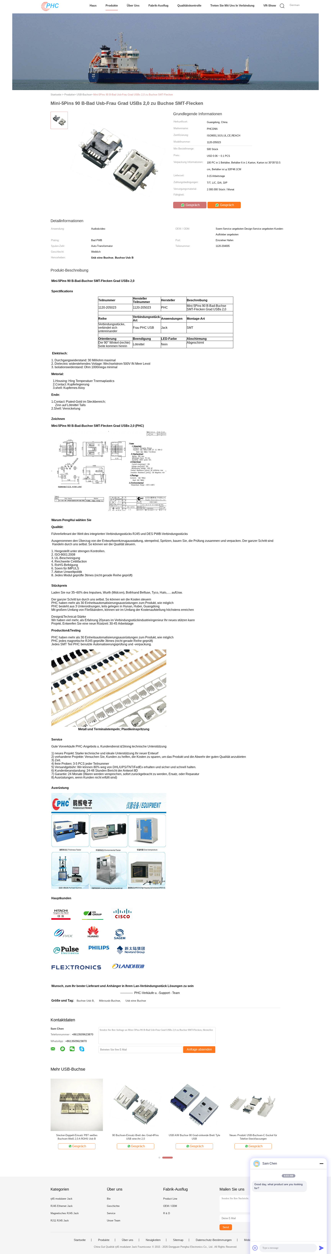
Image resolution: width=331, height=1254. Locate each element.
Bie (109, 1198)
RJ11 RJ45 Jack (60, 1220)
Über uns (133, 5)
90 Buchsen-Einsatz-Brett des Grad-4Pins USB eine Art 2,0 (135, 1137)
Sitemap (178, 1240)
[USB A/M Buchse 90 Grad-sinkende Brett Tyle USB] (194, 1104)
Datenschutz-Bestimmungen (214, 1240)
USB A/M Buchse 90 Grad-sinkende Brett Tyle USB (194, 1137)
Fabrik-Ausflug (158, 5)
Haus (93, 5)
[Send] (321, 1248)
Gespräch (192, 205)
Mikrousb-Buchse (109, 1000)
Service (111, 1213)
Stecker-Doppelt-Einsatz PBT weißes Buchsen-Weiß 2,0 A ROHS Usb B (76, 1137)
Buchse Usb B (85, 1000)
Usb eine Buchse (135, 1000)
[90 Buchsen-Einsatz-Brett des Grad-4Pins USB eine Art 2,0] (135, 1104)
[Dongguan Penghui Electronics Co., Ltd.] (50, 7)
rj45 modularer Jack (61, 1198)
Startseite (80, 1240)
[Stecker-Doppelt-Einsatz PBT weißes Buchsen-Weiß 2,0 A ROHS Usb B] (77, 1104)
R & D (166, 1213)
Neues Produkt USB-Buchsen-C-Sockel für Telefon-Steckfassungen (253, 1137)
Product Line (170, 1198)
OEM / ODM (170, 1206)
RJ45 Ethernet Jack (62, 1206)
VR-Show (269, 5)
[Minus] (321, 1163)
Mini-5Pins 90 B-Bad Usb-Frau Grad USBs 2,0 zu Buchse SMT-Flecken (133, 94)
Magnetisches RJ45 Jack (65, 1213)
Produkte (112, 5)
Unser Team (113, 1220)
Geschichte (113, 1206)
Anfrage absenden (199, 1049)
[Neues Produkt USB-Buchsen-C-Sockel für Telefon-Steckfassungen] (253, 1104)
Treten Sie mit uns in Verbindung (232, 5)
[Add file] (255, 1248)
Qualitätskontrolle (189, 5)
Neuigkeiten (153, 1240)
